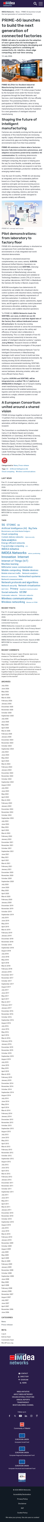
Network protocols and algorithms (19, 582)
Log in (3, 1334)
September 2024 (7, 749)
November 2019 (7, 908)
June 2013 (5, 1137)
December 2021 (7, 842)
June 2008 (5, 1279)
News (18, 12)
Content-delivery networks (12, 537)
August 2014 (6, 1095)
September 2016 (7, 1020)
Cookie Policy (22, 1513)
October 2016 (6, 1017)
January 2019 (6, 936)
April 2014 (5, 1107)
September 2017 (7, 984)
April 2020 (5, 893)
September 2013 (7, 1128)
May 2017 (5, 996)
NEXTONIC (5, 589)
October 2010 (6, 1219)
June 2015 (5, 1065)
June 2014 (5, 1101)
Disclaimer (22, 1503)
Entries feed (5, 1337)
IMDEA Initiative (10, 549)
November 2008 (7, 1270)
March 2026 (5, 698)
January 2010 (6, 1240)
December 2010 (7, 1213)
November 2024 (7, 743)
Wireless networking (13, 602)
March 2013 (5, 1146)
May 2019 (5, 924)
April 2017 (5, 999)
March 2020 (5, 896)
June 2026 (5, 689)
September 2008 (7, 1276)
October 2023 (6, 779)
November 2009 (7, 1243)
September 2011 (7, 1192)
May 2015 (5, 1068)
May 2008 (5, 1282)
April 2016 (5, 1035)
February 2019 (6, 933)
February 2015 (6, 1077)
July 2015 (4, 1062)
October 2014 (6, 1089)
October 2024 (6, 746)
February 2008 (6, 1288)
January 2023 (6, 806)
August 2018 (6, 951)
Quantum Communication (29, 589)
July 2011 (4, 1195)
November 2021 (7, 845)
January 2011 (6, 1210)
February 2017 (6, 1005)
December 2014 (7, 1083)
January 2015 (6, 1080)
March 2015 (5, 1074)
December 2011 (7, 1183)
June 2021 (5, 854)
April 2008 (5, 1285)
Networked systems (29, 576)
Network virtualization (29, 585)
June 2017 (5, 993)
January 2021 (6, 869)
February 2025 (6, 734)
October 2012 (6, 1156)
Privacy (14, 588)
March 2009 (5, 1261)
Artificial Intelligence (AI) (19, 469)
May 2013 (5, 1140)
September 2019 (7, 914)
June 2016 (5, 1029)
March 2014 (5, 1110)
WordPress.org (7, 1343)
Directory (24, 1376)
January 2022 (6, 839)
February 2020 (6, 899)
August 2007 (6, 1297)
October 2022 (6, 815)
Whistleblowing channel (23, 1405)
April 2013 (5, 1143)
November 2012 (7, 1153)
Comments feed (7, 1340)
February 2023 (6, 803)
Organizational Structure (23, 1397)
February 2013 (6, 1150)
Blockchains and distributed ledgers (15, 531)
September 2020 (7, 881)
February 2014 (6, 1113)
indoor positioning (34, 553)
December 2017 (7, 975)
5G (3, 524)
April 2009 (5, 1258)
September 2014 (7, 1092)
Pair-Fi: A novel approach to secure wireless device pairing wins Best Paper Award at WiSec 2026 (20, 484)
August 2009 (6, 1249)
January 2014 (6, 1116)
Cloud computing (8, 471)
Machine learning (9, 564)
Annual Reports (23, 1400)
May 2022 (5, 827)
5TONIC (11, 524)
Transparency (23, 1402)
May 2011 (5, 1201)
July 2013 (4, 1134)
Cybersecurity (29, 537)
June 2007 (5, 1303)
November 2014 (7, 1086)
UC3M (23, 592)
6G (7, 469)
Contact (24, 1373)
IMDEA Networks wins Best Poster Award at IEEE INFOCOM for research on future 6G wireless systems (20, 512)
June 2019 (5, 921)
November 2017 (7, 978)
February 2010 (6, 1237)
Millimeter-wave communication (16, 567)
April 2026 (5, 695)
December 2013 (7, 1119)
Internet (23, 557)
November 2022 (7, 812)
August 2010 (6, 1225)
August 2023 (6, 785)
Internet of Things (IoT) (14, 560)
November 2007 (7, 1294)
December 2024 (7, 740)
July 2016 (4, 1026)
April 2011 (5, 1204)
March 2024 (5, 764)
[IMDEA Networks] (9, 3)
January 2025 (6, 737)
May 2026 (5, 692)
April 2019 (5, 927)
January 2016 (6, 1044)
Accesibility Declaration (22, 1494)
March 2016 (5, 1038)
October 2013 (6, 1125)
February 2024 (6, 767)
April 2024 (5, 761)
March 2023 (5, 800)
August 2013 (6, 1131)
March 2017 (5, 1002)
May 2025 (5, 725)
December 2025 (7, 707)
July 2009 (4, 1252)
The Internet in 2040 (16, 656)
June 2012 (5, 1168)
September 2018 (7, 948)
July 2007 (4, 1300)
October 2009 (6, 1246)
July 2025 (4, 719)
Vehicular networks (26, 595)
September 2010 (7, 1222)
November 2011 (7, 1186)
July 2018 (4, 954)
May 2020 (5, 890)
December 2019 (7, 905)
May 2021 (5, 857)
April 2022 (5, 830)
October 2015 (6, 1053)
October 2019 (6, 911)
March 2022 (5, 833)
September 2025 (7, 716)
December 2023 (7, 773)
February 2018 (6, 969)
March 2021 (5, 863)
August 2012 (6, 1162)
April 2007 (5, 1306)
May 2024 (5, 758)
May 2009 (5, 1255)
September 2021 (7, 851)
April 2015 (5, 1071)
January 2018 (6, 972)
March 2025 (5, 731)
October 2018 (6, 945)
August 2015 (6, 1059)
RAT (22, 1508)
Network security (9, 586)
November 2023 (7, 776)
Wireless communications (25, 471)
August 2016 (6, 1023)
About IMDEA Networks (23, 1394)
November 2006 (7, 1309)
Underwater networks (9, 595)
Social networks (9, 592)
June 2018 (5, 957)
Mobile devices (30, 570)
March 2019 (5, 930)
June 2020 (5, 887)
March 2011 (5, 1207)
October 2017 (6, 981)
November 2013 (7, 1122)
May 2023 (5, 794)
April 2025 (5, 728)
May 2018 (5, 960)
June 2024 (5, 755)
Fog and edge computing (12, 546)
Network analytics (30, 573)
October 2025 (6, 713)
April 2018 (5, 963)
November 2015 (7, 1050)
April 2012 (5, 1171)
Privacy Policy (22, 1499)
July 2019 (4, 918)
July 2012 (4, 1165)
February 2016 (6, 1041)
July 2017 (4, 990)
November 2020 (7, 875)
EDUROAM (24, 1380)
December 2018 (7, 939)
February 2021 (6, 866)
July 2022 (4, 821)
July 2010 (4, 1228)
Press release (24, 465)
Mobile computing (11, 570)
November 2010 (7, 1216)
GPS (26, 546)
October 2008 (6, 1273)
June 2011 (5, 1198)
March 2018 (5, 966)
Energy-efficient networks (13, 543)
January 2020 (6, 902)
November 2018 (7, 942)
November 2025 (7, 710)
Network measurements (12, 579)
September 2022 (7, 818)
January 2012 (6, 1180)
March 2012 (5, 1174)
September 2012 (7, 1159)
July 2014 (4, 1098)
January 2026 (6, 704)
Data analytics (8, 540)
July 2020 (4, 884)
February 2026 (6, 701)
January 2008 (6, 1291)
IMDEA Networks (14, 553)
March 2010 (5, 1234)
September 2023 (7, 782)
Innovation (8, 557)
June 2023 (5, 791)
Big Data (33, 528)
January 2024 (6, 770)
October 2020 (6, 878)
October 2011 (6, 1189)
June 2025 (5, 722)
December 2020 (7, 872)
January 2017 (6, 1008)
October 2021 (6, 848)
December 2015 (7, 1047)
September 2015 (7, 1056)
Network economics (9, 576)
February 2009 (6, 1264)
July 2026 (4, 686)
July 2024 (4, 752)
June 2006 (5, 1312)
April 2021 (5, 860)
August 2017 (6, 987)
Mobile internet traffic (11, 573)
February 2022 (6, 836)
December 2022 (7, 809)
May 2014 (5, 1104)
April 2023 (5, 797)
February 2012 (6, 1177)
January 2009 (6, 1267)
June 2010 (5, 1231)
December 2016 (7, 1011)
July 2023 (4, 788)
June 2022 (5, 824)
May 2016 (5, 1032)
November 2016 (7, 1014)
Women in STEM (31, 602)
